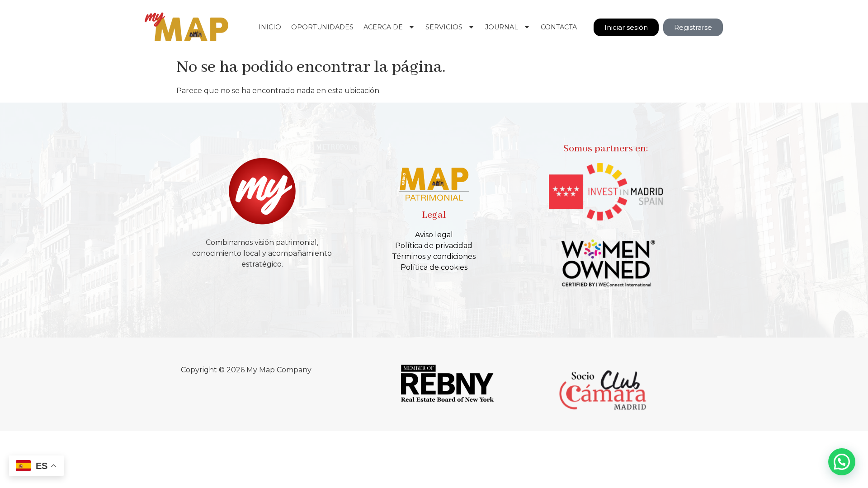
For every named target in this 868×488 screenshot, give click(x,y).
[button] (841, 461)
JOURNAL (501, 27)
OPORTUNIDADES (322, 27)
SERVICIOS (443, 27)
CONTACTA (559, 27)
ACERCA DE (383, 27)
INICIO (270, 27)
